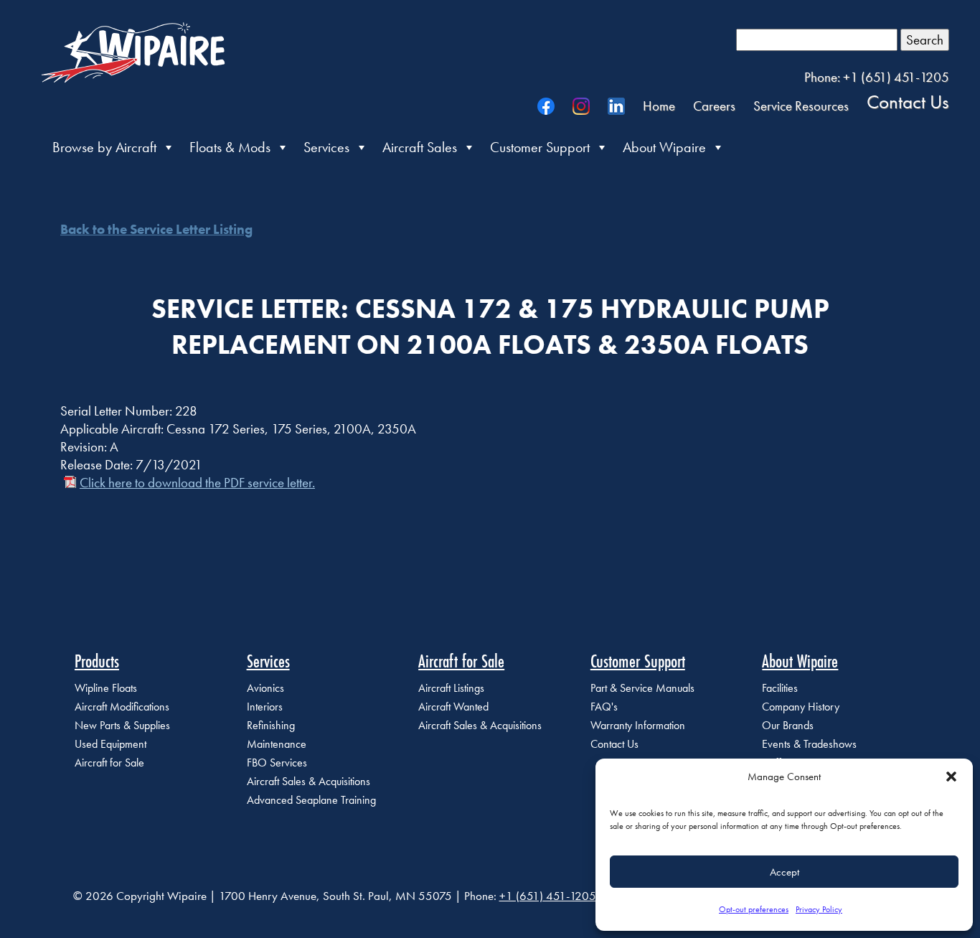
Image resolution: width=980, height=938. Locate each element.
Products (97, 661)
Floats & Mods (229, 147)
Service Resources (801, 106)
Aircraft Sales (419, 147)
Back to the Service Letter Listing (156, 229)
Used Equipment (110, 743)
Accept (784, 872)
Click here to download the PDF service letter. (197, 483)
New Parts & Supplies (122, 725)
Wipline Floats (106, 687)
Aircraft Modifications (122, 706)
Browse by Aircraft (104, 147)
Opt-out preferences (753, 909)
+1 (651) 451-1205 (547, 896)
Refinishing (271, 725)
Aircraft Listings (451, 687)
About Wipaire (664, 147)
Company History (800, 706)
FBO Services (277, 762)
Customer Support (540, 147)
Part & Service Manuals (642, 687)
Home (659, 106)
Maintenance (276, 743)
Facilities (780, 687)
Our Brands (788, 725)
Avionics (265, 687)
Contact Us (908, 101)
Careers (714, 106)
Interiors (265, 706)
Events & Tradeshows (809, 743)
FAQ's (604, 706)
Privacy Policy (819, 909)
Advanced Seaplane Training (311, 799)
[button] (951, 776)
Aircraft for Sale (109, 762)
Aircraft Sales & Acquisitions (308, 781)
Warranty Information (637, 725)
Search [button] (924, 40)
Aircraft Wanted (453, 706)
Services (326, 147)
